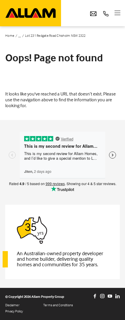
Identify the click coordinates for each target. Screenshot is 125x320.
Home (9, 36)
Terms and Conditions (58, 305)
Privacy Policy (14, 311)
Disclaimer (12, 305)
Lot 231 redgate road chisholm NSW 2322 (55, 36)
